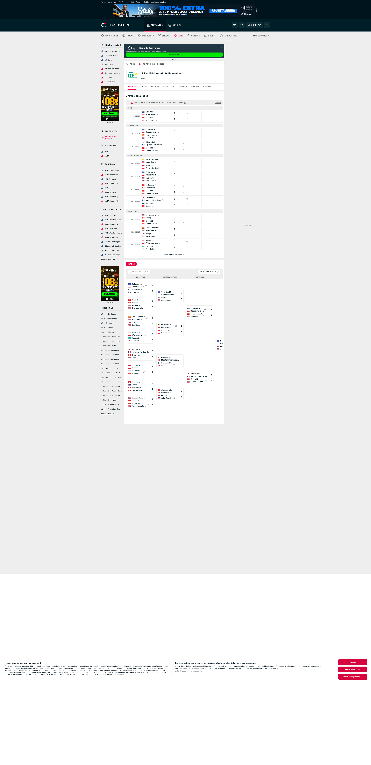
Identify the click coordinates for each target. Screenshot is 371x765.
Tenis (132, 64)
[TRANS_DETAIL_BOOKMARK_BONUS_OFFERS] (235, 25)
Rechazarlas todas (353, 669)
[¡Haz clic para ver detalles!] (174, 116)
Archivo (207, 87)
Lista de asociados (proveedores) (188, 671)
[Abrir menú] (267, 25)
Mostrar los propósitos (352, 677)
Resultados (168, 87)
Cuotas (143, 87)
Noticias (155, 87)
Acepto (353, 662)
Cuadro (195, 87)
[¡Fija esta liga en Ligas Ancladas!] (184, 73)
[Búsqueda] (242, 25)
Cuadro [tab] (131, 264)
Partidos (182, 87)
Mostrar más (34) (108, 259)
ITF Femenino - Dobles (153, 64)
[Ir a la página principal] (117, 25)
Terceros (120, 674)
